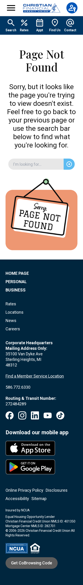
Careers (13, 328)
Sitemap (39, 498)
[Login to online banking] (72, 8)
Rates (11, 303)
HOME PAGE (17, 273)
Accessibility (17, 498)
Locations (15, 312)
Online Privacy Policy (24, 490)
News (11, 320)
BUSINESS (16, 290)
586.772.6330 (18, 387)
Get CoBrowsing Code (31, 562)
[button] (11, 7)
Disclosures (57, 490)
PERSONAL (16, 281)
